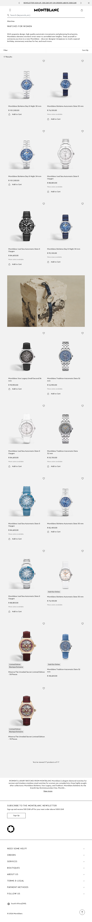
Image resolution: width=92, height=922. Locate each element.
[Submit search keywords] (8, 15)
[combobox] (46, 16)
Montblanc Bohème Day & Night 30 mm (24, 106)
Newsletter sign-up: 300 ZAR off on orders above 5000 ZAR (49, 3)
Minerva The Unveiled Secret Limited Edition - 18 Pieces (26, 738)
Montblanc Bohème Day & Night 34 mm (24, 176)
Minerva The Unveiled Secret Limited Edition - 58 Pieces (26, 673)
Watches (11, 21)
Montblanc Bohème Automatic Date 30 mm (65, 106)
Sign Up (16, 815)
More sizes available (54, 257)
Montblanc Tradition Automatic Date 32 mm (63, 380)
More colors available (54, 114)
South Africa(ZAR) (18, 903)
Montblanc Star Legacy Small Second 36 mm (24, 380)
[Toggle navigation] (10, 10)
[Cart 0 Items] (83, 12)
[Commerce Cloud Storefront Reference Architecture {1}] (46, 10)
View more (47, 791)
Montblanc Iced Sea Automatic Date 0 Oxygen (63, 178)
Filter (6, 50)
